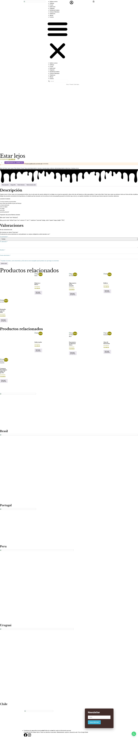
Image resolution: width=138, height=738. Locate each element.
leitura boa (67, 168)
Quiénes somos (53, 1)
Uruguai (5, 625)
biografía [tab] (13, 185)
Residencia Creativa (54, 10)
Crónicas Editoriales (54, 12)
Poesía (71, 84)
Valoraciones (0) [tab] (31, 185)
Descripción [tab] (5, 185)
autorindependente (32, 168)
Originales (52, 8)
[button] (57, 40)
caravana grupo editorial (48, 168)
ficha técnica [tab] (21, 185)
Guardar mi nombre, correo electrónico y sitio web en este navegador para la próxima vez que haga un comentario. (30, 260)
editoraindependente (59, 168)
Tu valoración (3, 241)
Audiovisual (52, 7)
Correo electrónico (5, 255)
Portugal (6, 505)
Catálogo (52, 3)
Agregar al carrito (14, 162)
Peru (3, 546)
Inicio (67, 84)
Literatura (73, 168)
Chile (3, 704)
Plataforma (52, 14)
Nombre (2, 250)
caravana (39, 168)
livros (77, 168)
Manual (51, 15)
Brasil (4, 431)
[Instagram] (29, 735)
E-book (51, 5)
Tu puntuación (4, 236)
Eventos (52, 17)
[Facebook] (25, 735)
